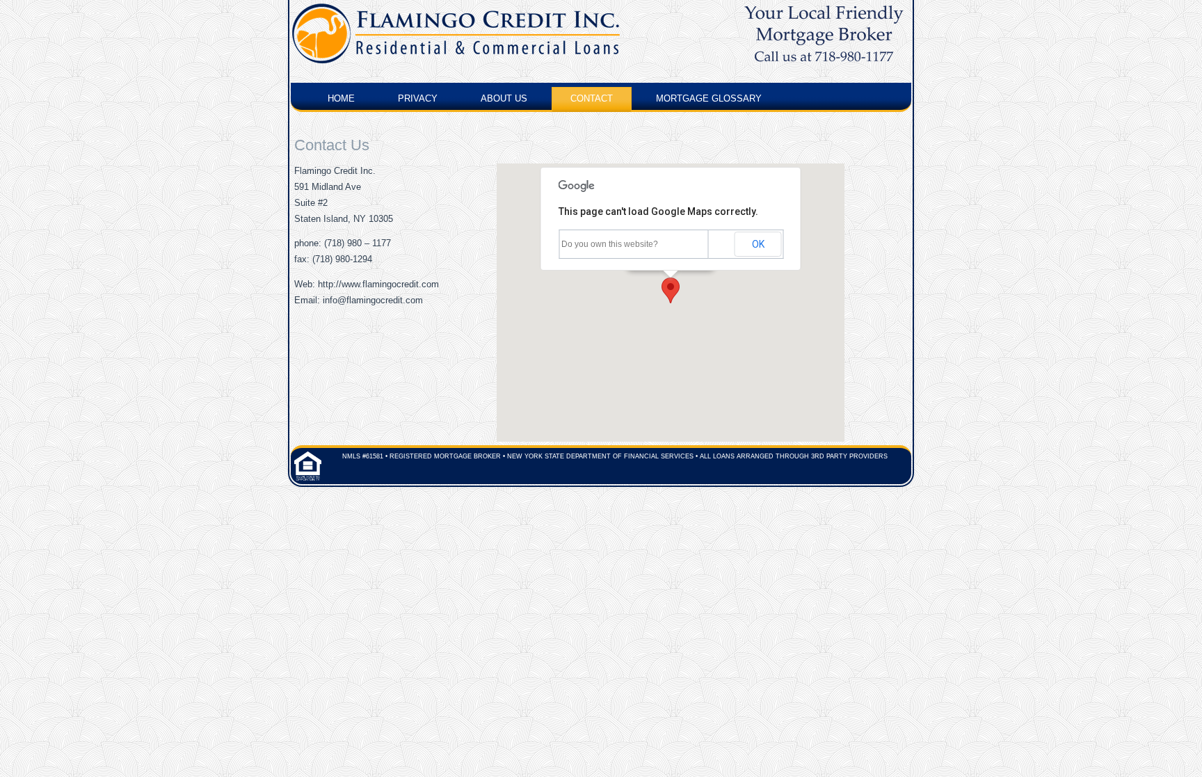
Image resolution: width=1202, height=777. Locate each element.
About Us (504, 98)
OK (758, 244)
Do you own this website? (609, 244)
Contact (591, 98)
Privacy (418, 98)
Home (341, 98)
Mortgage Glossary (709, 98)
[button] (671, 290)
